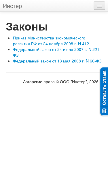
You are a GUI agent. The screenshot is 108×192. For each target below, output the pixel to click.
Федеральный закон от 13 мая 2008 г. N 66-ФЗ (57, 61)
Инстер (12, 5)
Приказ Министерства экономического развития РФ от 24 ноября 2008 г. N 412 (51, 40)
